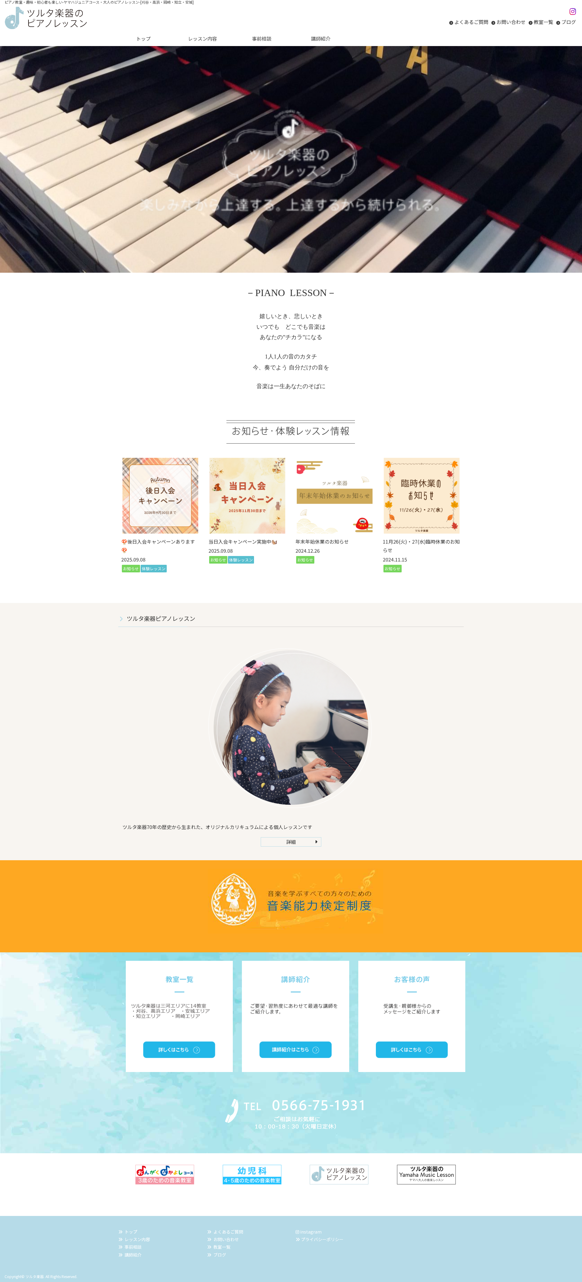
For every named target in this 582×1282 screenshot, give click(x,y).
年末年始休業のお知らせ (322, 541)
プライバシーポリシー (322, 1239)
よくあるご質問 (471, 21)
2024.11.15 (395, 559)
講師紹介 (133, 1255)
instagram (310, 1232)
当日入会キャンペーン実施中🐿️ (243, 541)
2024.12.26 (308, 550)
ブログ (568, 21)
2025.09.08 (133, 559)
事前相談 (133, 1247)
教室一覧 (543, 21)
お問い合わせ (511, 21)
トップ (131, 1232)
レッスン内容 (137, 1239)
